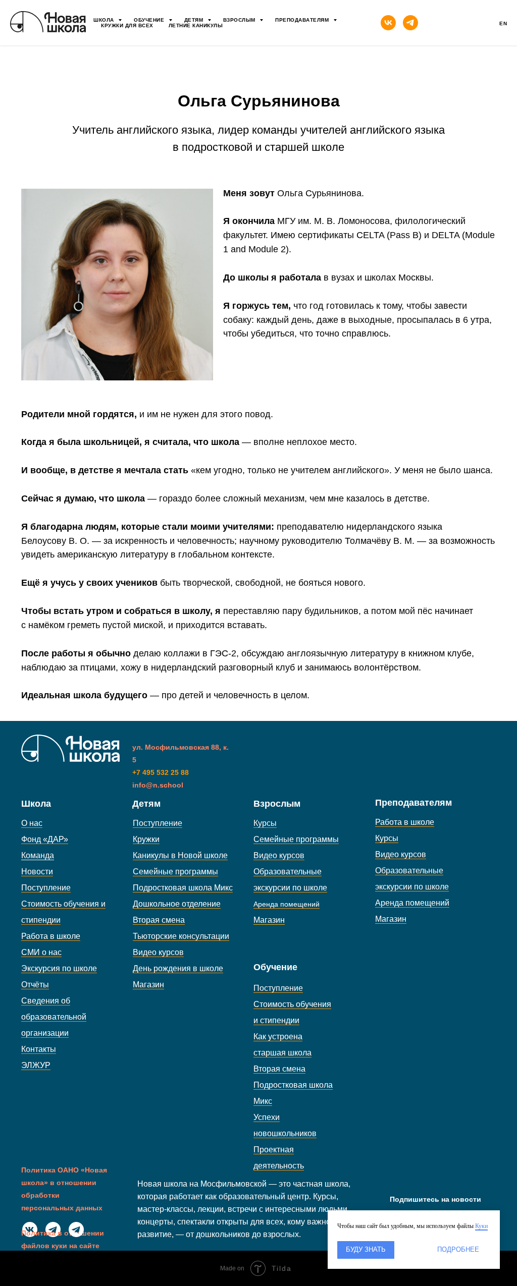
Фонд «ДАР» (44, 839)
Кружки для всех (127, 25)
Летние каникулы (196, 25)
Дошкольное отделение (177, 904)
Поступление (46, 887)
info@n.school (157, 785)
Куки (481, 1225)
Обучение (150, 20)
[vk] (388, 22)
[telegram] (410, 22)
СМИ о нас (41, 952)
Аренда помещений (412, 903)
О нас (31, 823)
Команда (37, 855)
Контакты (38, 1049)
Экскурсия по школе (59, 968)
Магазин (148, 984)
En (503, 23)
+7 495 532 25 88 (160, 772)
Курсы (265, 823)
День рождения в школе (178, 968)
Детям (194, 20)
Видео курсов (158, 952)
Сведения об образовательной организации (53, 1016)
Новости (37, 871)
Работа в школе (50, 936)
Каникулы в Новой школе (180, 855)
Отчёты (35, 984)
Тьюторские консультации (181, 936)
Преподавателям (303, 20)
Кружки (146, 839)
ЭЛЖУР (35, 1065)
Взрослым (240, 20)
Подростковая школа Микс (183, 887)
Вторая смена (159, 920)
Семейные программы (175, 871)
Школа (104, 20)
